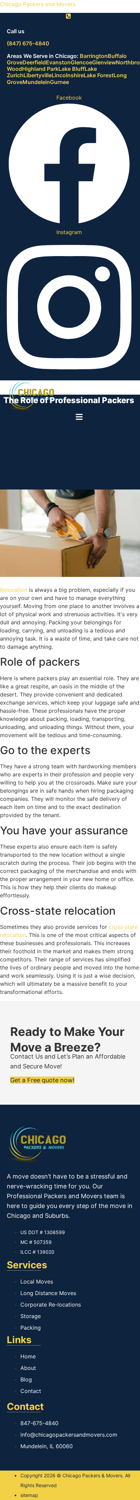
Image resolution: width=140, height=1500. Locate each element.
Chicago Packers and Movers (37, 4)
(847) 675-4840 (28, 43)
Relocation (13, 589)
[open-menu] (79, 418)
